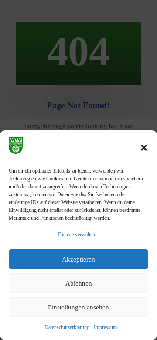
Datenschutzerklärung (66, 327)
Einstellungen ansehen (78, 307)
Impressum (105, 327)
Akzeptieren (78, 259)
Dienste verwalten (76, 234)
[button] (144, 147)
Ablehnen (78, 283)
